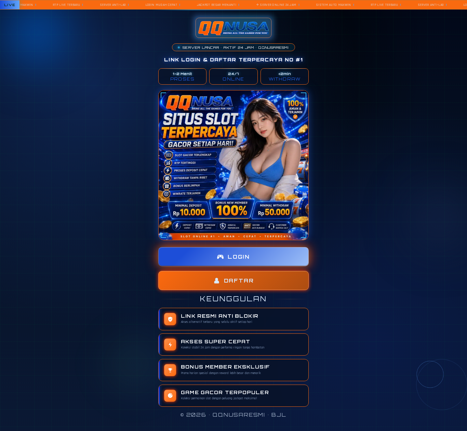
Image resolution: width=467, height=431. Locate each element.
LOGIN (239, 257)
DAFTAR (239, 280)
